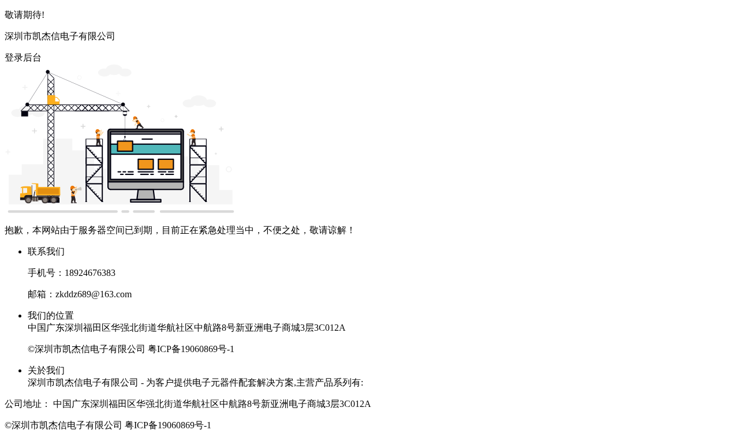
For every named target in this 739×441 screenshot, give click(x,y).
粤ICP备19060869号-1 (191, 349)
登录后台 (23, 57)
